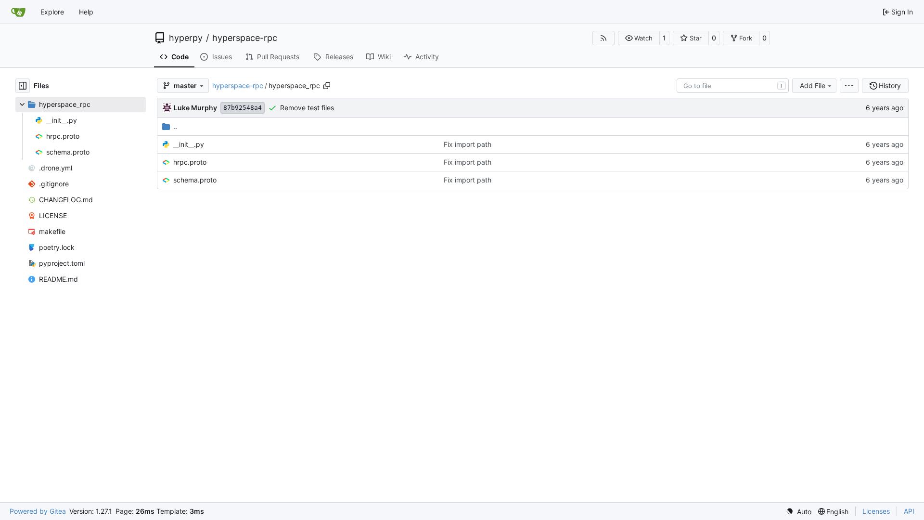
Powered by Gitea (38, 511)
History (890, 85)
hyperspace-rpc (244, 38)
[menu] (849, 85)
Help (86, 12)
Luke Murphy (195, 108)
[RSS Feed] (603, 38)
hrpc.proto (189, 162)
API (909, 511)
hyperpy (186, 38)
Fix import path (467, 144)
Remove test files (307, 108)
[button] (639, 38)
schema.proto (195, 180)
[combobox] (733, 85)
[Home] (18, 12)
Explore (52, 12)
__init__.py (188, 144)
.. (175, 126)
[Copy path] (326, 85)
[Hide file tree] (22, 85)
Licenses (876, 511)
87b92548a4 (242, 107)
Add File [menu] (812, 85)
